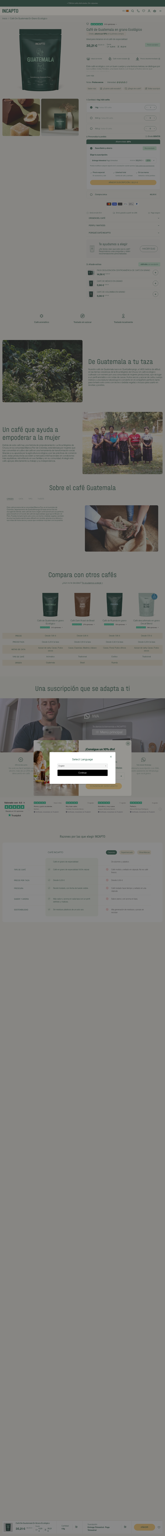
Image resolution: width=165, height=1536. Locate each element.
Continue (82, 772)
